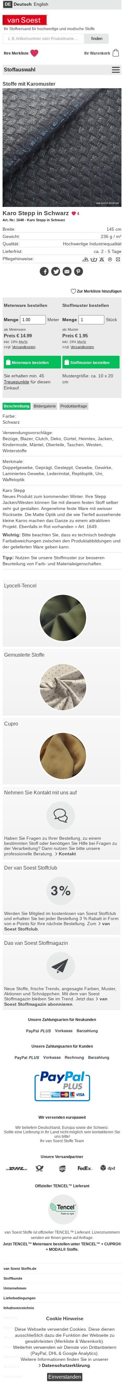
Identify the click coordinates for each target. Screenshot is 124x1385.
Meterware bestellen (30, 363)
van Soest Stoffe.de (19, 1268)
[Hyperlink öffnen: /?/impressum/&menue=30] (61, 816)
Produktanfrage (73, 406)
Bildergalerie (45, 406)
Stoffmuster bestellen (89, 363)
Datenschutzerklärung (66, 1365)
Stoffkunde (12, 1278)
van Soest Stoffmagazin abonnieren (55, 1001)
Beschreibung (16, 406)
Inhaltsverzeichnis (18, 1308)
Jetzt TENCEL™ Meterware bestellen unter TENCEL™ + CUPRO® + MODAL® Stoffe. (62, 1247)
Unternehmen (14, 1288)
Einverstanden (64, 1377)
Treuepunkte (16, 382)
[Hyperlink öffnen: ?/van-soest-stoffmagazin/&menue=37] (61, 966)
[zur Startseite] (26, 23)
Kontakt (67, 854)
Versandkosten (23, 347)
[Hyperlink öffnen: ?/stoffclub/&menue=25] (61, 891)
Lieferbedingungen (19, 1298)
